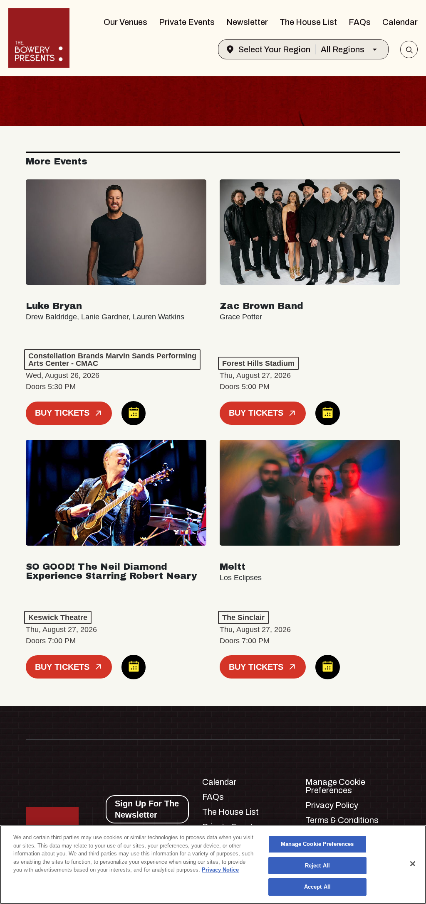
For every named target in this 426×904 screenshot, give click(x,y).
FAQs (360, 22)
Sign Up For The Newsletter (147, 809)
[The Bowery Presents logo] (38, 38)
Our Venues (125, 22)
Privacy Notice (220, 870)
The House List (308, 22)
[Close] (413, 864)
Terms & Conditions (342, 820)
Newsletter (247, 22)
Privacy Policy (331, 805)
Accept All (317, 887)
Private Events (187, 22)
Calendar (400, 22)
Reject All (317, 865)
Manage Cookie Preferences (317, 844)
